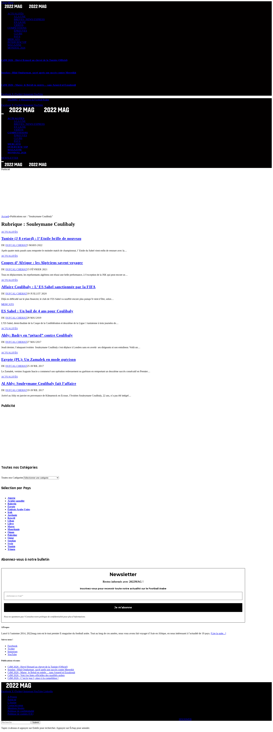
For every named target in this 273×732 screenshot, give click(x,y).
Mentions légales (16, 708)
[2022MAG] (39, 113)
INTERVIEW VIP (17, 42)
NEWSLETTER (9, 158)
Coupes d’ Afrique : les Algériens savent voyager (42, 263)
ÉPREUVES (20, 30)
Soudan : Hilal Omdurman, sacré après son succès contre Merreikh (38, 72)
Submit (35, 722)
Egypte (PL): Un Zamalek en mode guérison (38, 359)
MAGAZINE (14, 45)
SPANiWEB (185, 719)
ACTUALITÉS (16, 13)
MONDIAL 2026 (16, 47)
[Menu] (2, 113)
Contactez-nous (15, 705)
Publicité (12, 699)
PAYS (17, 36)
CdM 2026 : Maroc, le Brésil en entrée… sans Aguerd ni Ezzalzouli (38, 85)
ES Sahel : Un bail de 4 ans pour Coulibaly (37, 311)
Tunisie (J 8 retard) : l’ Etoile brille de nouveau (41, 238)
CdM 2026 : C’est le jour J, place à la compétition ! (33, 678)
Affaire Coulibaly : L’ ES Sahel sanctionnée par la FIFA (48, 287)
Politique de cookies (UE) (20, 714)
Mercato (7, 304)
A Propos (12, 696)
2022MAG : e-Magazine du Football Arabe (28, 100)
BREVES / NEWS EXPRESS (29, 19)
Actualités (9, 232)
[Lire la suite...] (218, 633)
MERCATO (14, 39)
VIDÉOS (18, 25)
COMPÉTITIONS (17, 28)
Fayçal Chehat (16, 245)
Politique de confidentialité (21, 711)
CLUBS (18, 33)
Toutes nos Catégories (12, 477)
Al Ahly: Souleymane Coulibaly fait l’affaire (38, 383)
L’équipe (12, 702)
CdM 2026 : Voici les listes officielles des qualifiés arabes (36, 675)
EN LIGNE (20, 22)
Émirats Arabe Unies (19, 509)
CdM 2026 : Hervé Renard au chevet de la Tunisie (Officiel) (34, 60)
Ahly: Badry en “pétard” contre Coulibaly (37, 335)
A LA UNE (20, 16)
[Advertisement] (96, 193)
